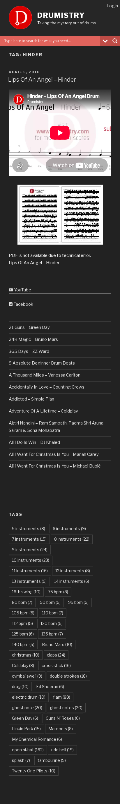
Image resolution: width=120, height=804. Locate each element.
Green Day (25, 718)
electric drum (28, 697)
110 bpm (52, 612)
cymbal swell (27, 676)
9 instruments (29, 549)
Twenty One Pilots (33, 770)
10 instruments (30, 560)
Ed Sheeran (50, 686)
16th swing (26, 591)
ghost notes (66, 707)
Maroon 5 (60, 728)
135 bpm (52, 633)
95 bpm (78, 602)
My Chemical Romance (37, 739)
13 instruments (29, 581)
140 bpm (23, 644)
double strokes (68, 676)
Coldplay (23, 665)
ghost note (27, 707)
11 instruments (30, 570)
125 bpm (23, 633)
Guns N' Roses (63, 718)
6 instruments (69, 528)
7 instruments (29, 539)
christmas (25, 654)
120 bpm (51, 623)
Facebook (23, 304)
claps (56, 654)
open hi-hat (28, 749)
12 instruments (72, 570)
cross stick (56, 665)
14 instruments (71, 581)
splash (21, 760)
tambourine (52, 760)
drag (20, 686)
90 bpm (50, 602)
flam (61, 697)
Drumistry (61, 15)
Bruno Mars (57, 644)
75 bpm (58, 591)
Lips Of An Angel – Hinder (42, 79)
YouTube (22, 290)
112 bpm (22, 623)
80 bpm (22, 602)
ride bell (62, 749)
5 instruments (28, 528)
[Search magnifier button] (115, 41)
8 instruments (71, 539)
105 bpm (23, 612)
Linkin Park (26, 728)
